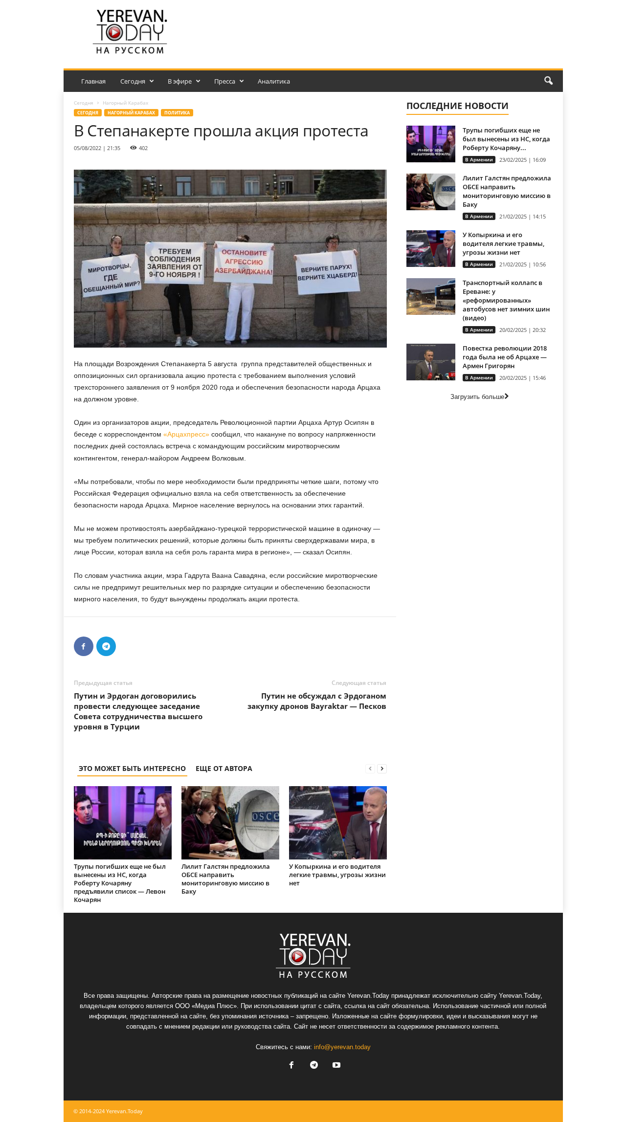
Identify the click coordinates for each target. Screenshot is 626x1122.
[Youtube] (335, 1066)
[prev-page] (370, 768)
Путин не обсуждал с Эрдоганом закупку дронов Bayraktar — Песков (316, 701)
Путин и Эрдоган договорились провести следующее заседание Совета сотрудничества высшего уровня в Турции (138, 711)
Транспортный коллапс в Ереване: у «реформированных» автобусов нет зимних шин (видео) (506, 300)
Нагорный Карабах (131, 113)
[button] (548, 81)
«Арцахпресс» (186, 434)
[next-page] (382, 768)
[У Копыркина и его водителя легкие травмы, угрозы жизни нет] (338, 822)
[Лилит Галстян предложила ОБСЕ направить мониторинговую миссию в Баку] (230, 822)
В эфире (180, 81)
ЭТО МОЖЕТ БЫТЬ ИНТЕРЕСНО (132, 768)
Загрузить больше (477, 396)
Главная (93, 81)
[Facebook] (83, 646)
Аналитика (274, 81)
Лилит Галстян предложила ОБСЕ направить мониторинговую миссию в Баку (225, 879)
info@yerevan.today (342, 1047)
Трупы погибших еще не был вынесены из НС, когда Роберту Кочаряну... (506, 139)
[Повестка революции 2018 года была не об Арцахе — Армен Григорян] (430, 362)
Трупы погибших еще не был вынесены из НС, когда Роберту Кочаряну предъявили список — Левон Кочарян (120, 883)
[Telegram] (106, 646)
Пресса (224, 81)
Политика (177, 113)
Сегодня (132, 81)
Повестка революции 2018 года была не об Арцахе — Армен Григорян (505, 357)
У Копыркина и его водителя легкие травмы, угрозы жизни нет (337, 874)
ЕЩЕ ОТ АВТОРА (224, 768)
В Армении (479, 159)
